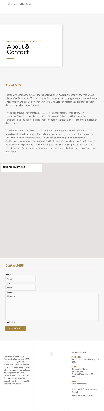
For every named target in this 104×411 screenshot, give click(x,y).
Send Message (16, 328)
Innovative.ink (89, 395)
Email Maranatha (79, 383)
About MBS (13, 85)
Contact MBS (14, 265)
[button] (69, 7)
